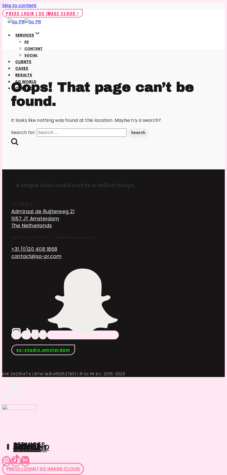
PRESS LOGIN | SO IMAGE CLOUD (43, 469)
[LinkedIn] (35, 335)
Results (23, 75)
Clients (23, 61)
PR (26, 42)
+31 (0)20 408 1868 (34, 249)
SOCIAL (31, 55)
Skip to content (19, 5)
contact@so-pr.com (36, 256)
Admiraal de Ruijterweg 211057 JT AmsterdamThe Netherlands (42, 218)
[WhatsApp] (43, 335)
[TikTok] (26, 335)
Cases (21, 68)
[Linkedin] (25, 461)
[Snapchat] (83, 335)
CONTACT (30, 448)
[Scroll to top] (6, 386)
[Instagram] (16, 335)
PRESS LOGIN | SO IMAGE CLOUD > (42, 13)
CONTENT (33, 48)
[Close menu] (5, 397)
